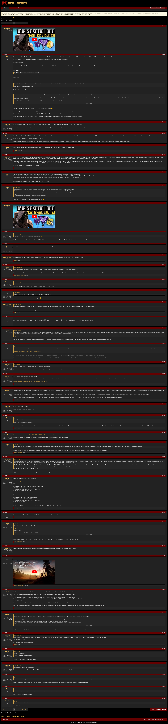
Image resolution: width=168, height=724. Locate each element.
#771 (164, 243)
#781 (164, 373)
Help (162, 719)
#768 (164, 185)
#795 (164, 632)
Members (20, 7)
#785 (164, 432)
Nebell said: (16, 187)
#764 (164, 133)
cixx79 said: (16, 614)
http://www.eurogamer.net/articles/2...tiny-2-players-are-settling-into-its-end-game (30, 381)
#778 (164, 327)
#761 (164, 25)
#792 (164, 555)
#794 (164, 612)
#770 (164, 231)
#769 (164, 203)
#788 (164, 475)
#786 (164, 442)
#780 (164, 361)
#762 (164, 54)
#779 (164, 343)
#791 (164, 545)
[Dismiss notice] (165, 13)
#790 (164, 521)
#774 (164, 279)
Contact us (145, 719)
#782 (164, 388)
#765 (164, 145)
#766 (164, 154)
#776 (164, 301)
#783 (164, 403)
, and (19, 167)
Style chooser (5, 719)
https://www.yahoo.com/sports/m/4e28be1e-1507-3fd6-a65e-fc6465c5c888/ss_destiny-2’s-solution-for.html (36, 434)
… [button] (20, 22)
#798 (164, 674)
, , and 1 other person (22, 508)
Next (25, 22)
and (19, 275)
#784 (164, 415)
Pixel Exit (76, 722)
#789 (164, 512)
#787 (164, 456)
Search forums (11, 9)
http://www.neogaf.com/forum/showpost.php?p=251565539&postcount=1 (29, 323)
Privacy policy (158, 719)
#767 (164, 171)
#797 (164, 663)
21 (16, 22)
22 (18, 22)
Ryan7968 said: (17, 459)
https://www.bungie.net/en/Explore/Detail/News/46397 (24, 481)
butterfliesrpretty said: (18, 267)
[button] (16, 8)
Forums (5, 7)
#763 (164, 121)
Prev (4, 22)
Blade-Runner (4, 20)
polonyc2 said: (17, 330)
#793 (164, 589)
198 (22, 22)
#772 (164, 254)
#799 (164, 686)
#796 (164, 648)
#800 (164, 698)
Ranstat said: (16, 234)
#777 (164, 316)
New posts (12, 7)
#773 (164, 264)
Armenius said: (17, 292)
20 (14, 22)
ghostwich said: (17, 418)
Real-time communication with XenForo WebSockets (87, 722)
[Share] (162, 26)
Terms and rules (151, 719)
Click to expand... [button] (89, 103)
